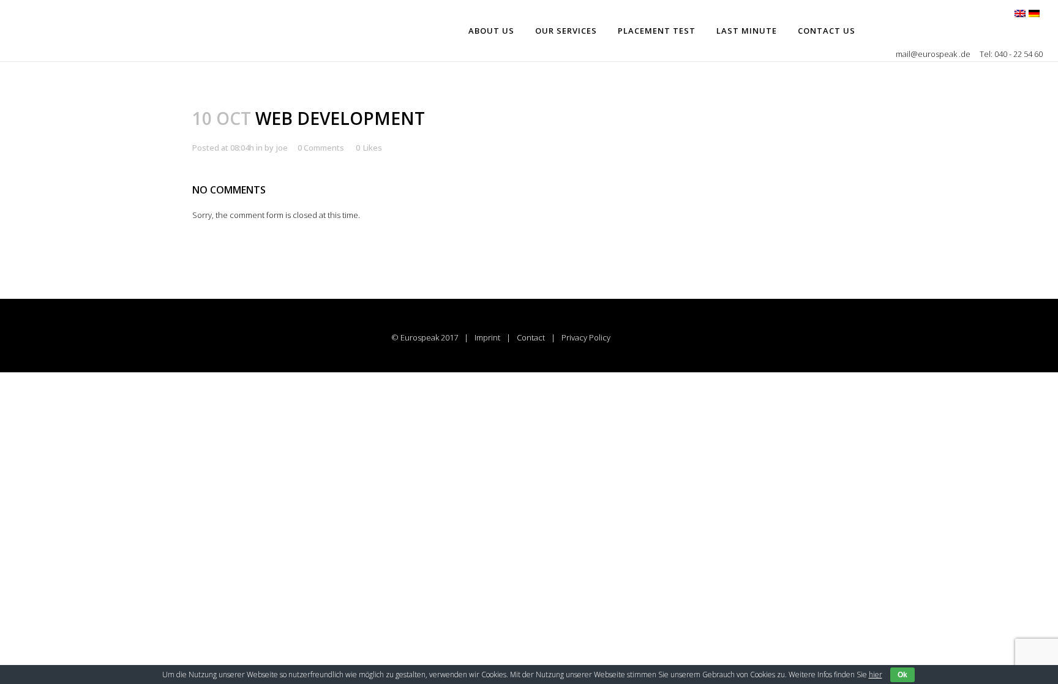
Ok (902, 675)
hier (875, 674)
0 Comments (321, 147)
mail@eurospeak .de (934, 53)
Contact (531, 337)
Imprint (487, 337)
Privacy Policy (585, 337)
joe (282, 147)
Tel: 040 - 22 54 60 (1011, 53)
